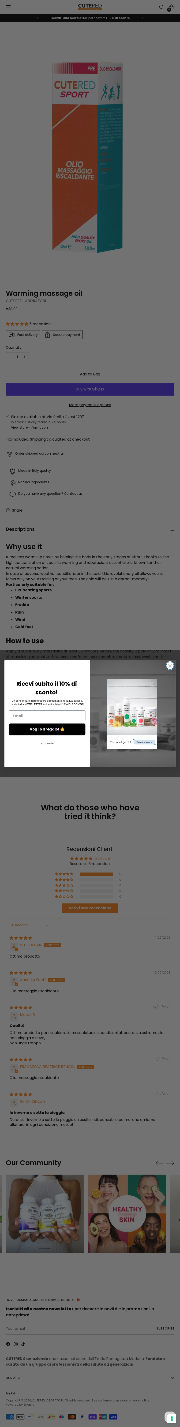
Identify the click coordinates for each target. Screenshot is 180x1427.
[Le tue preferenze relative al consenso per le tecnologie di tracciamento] (171, 1418)
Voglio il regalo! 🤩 (47, 729)
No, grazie (47, 743)
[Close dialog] (170, 666)
